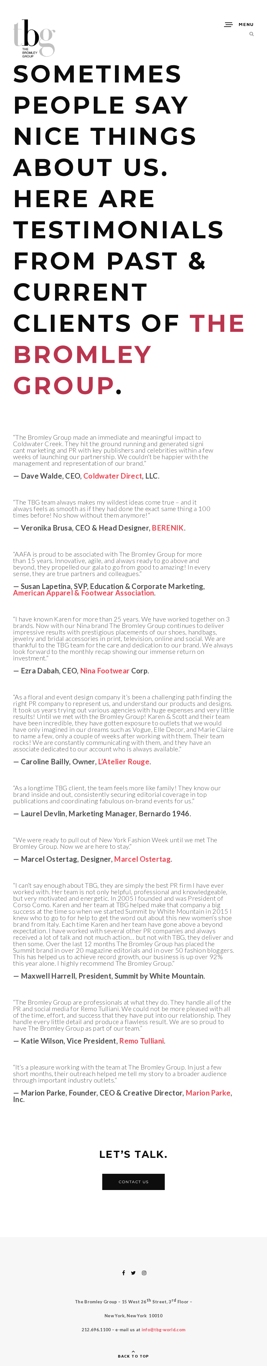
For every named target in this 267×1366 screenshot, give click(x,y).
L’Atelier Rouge (123, 761)
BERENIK (168, 527)
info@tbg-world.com (164, 1329)
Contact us (133, 1181)
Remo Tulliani (141, 1040)
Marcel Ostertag (142, 859)
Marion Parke (208, 1092)
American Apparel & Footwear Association (83, 592)
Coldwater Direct (112, 475)
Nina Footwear (105, 670)
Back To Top (133, 1356)
